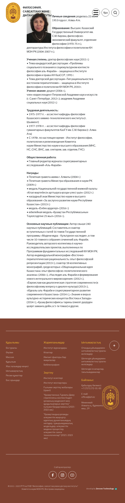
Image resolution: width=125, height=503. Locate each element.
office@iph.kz (88, 396)
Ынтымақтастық (14, 370)
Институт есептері (53, 378)
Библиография (51, 364)
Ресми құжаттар (14, 375)
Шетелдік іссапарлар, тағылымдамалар (92, 370)
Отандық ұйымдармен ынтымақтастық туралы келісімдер (93, 350)
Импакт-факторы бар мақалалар (55, 358)
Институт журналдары (55, 347)
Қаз (106, 12)
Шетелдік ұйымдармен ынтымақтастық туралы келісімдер (93, 361)
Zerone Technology (105, 488)
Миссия (10, 357)
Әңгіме (9, 352)
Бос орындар (13, 380)
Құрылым (11, 361)
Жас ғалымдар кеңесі (17, 366)
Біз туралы (11, 347)
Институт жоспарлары (55, 382)
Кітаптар (48, 352)
